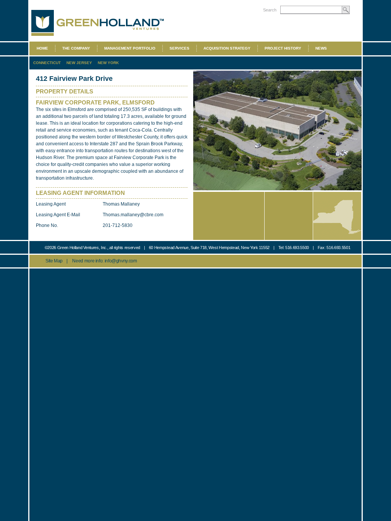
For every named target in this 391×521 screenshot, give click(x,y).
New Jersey (79, 63)
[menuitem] (181, 48)
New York (108, 63)
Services (179, 48)
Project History (283, 48)
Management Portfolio (129, 48)
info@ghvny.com (121, 261)
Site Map (54, 261)
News (321, 48)
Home (42, 48)
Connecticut (47, 63)
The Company (76, 48)
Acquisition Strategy (227, 48)
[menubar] (181, 48)
